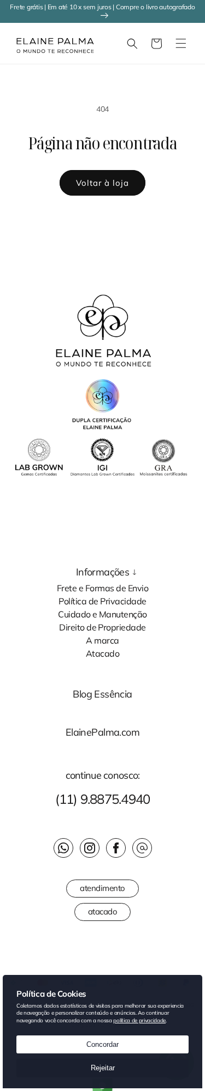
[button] (14, 44)
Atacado (102, 653)
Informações (103, 572)
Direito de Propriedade (102, 627)
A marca (102, 640)
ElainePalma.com (102, 732)
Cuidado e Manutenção (102, 614)
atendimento (102, 888)
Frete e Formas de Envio (102, 587)
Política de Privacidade (102, 600)
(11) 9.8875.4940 (102, 798)
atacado (103, 911)
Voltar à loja (102, 183)
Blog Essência (102, 694)
